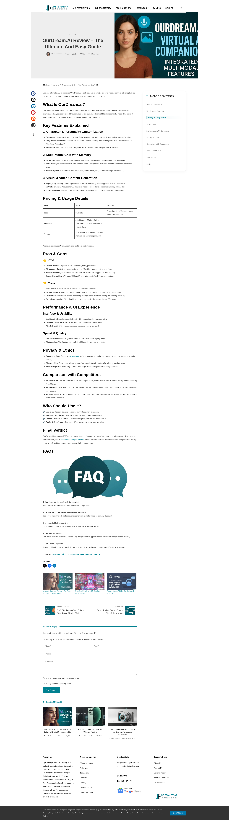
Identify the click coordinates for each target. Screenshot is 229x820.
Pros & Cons (151, 124)
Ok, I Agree (178, 813)
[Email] (33, 125)
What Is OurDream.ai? (154, 105)
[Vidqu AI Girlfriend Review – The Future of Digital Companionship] (58, 581)
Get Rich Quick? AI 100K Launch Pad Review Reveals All (76, 554)
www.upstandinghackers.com (128, 766)
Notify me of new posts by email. (58, 684)
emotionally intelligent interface (72, 440)
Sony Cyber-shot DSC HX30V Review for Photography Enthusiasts (90, 732)
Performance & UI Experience (157, 131)
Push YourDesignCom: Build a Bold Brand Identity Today (70, 610)
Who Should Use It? (153, 151)
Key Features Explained (155, 111)
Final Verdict (151, 157)
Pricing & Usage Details (157, 118)
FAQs (148, 164)
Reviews (72, 35)
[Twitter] (33, 100)
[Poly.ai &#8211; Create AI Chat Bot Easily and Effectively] (121, 581)
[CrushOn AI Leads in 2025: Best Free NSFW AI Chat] (89, 581)
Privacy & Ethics (152, 137)
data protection (73, 356)
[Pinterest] (33, 112)
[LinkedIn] (33, 106)
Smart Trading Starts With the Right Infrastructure (110, 610)
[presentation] (45, 723)
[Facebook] (33, 93)
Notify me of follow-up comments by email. (62, 678)
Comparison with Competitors (157, 144)
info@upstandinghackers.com (128, 762)
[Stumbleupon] (33, 119)
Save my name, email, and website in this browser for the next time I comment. (75, 639)
